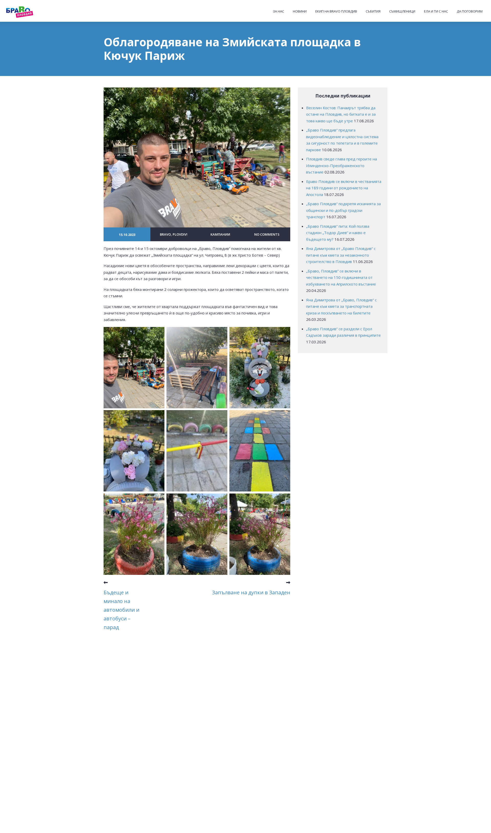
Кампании (220, 234)
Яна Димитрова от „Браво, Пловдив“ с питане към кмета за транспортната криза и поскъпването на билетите (341, 306)
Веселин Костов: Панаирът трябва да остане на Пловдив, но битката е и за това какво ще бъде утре (341, 114)
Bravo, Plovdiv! (173, 234)
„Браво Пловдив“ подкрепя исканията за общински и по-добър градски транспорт (343, 210)
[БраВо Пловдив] (29, 11)
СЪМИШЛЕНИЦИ (402, 11)
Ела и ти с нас (436, 11)
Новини (300, 11)
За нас (278, 11)
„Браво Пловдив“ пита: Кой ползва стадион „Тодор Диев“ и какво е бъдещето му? (337, 233)
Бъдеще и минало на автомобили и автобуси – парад (121, 610)
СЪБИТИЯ (373, 11)
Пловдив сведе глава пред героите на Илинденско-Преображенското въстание (341, 165)
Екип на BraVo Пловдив (336, 11)
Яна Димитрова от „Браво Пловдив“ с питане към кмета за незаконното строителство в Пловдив (341, 255)
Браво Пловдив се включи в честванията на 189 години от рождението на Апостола (343, 188)
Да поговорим (470, 11)
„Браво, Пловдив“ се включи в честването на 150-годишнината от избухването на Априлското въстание (341, 277)
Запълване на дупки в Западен (251, 592)
